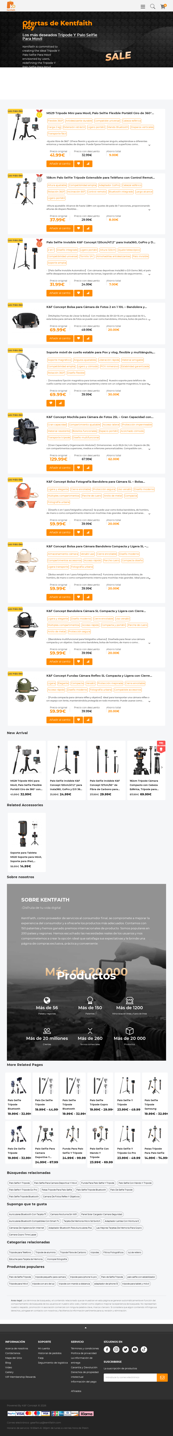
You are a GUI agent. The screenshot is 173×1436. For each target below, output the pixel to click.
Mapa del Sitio (13, 1358)
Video (8, 1367)
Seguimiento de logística (53, 1363)
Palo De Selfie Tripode (44, 1102)
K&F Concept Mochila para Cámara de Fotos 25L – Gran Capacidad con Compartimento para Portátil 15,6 (98, 417)
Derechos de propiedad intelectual (84, 1374)
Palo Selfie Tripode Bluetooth (69, 1104)
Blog (8, 1363)
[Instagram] (116, 1349)
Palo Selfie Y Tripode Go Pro (126, 1151)
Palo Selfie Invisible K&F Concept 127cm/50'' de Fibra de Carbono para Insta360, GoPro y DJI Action (105, 786)
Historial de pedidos (49, 1353)
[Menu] (143, 6)
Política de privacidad (83, 1353)
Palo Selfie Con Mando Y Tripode (99, 1153)
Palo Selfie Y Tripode (125, 1102)
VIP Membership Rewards (20, 1377)
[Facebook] (107, 1349)
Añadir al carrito (60, 163)
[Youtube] (135, 1349)
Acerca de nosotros (16, 1348)
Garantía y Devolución (84, 1367)
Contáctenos (12, 1353)
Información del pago (83, 1382)
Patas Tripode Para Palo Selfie (154, 1151)
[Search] (153, 6)
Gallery (9, 1372)
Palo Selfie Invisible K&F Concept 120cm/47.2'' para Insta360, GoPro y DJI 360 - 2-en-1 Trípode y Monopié (101, 242)
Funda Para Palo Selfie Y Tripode (73, 1151)
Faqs (41, 1358)
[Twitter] (125, 1349)
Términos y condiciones (85, 1348)
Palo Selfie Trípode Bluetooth (14, 1104)
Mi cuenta (44, 1348)
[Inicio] (11, 6)
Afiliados (76, 1391)
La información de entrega (81, 1360)
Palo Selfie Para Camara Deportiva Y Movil (45, 1154)
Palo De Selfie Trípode (16, 1151)
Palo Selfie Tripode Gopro (99, 1102)
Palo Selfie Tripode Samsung (151, 1104)
